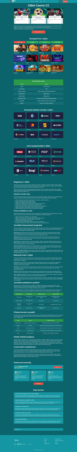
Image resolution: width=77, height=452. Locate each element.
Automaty (56, 42)
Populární (19, 42)
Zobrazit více (38, 383)
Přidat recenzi (58, 367)
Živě (31, 42)
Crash (44, 42)
